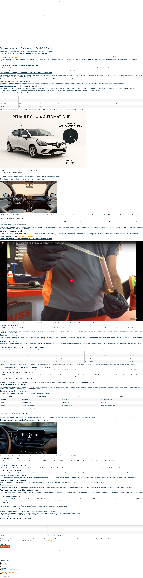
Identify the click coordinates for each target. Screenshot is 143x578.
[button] (1, 546)
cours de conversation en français (40, 338)
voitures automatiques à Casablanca (26, 236)
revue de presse (68, 78)
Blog (81, 10)
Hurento (55, 10)
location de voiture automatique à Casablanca (37, 516)
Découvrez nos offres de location (46, 540)
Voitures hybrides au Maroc (17, 57)
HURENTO (128, 234)
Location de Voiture (63, 10)
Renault (52, 500)
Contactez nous (74, 10)
